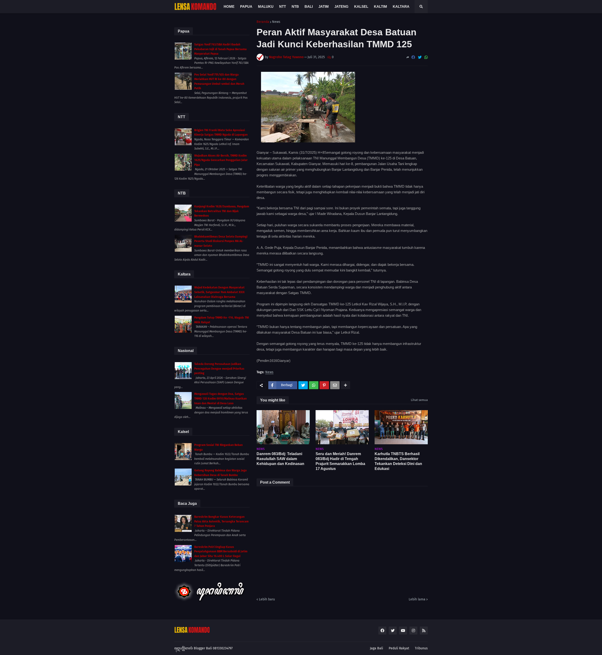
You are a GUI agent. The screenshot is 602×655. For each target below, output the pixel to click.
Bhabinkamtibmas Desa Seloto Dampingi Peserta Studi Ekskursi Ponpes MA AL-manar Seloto (220, 241)
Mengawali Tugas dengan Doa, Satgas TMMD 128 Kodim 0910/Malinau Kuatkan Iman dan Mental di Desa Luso (220, 398)
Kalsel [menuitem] (361, 6)
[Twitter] (420, 57)
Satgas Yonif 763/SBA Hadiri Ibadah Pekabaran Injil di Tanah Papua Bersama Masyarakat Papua (220, 49)
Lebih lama (417, 599)
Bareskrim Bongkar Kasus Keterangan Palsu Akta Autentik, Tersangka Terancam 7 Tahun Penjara (221, 521)
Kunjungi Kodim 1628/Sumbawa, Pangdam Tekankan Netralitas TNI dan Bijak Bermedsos (221, 211)
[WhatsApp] (426, 57)
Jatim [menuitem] (323, 6)
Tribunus (421, 648)
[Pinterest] (324, 385)
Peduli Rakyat (399, 648)
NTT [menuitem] (282, 6)
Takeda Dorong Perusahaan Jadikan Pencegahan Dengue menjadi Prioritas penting (219, 368)
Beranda (263, 22)
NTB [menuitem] (295, 6)
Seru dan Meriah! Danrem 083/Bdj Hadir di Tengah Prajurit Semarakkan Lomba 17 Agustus (340, 461)
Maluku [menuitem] (265, 6)
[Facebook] (413, 57)
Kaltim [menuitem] (380, 6)
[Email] (335, 385)
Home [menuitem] (229, 6)
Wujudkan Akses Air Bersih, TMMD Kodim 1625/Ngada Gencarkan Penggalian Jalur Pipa (221, 160)
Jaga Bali (376, 648)
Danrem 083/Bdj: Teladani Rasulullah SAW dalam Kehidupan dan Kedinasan (280, 459)
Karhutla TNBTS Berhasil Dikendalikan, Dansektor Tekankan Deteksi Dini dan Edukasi (398, 461)
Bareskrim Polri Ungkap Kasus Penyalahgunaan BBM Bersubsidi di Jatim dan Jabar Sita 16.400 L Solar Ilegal (220, 551)
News (276, 22)
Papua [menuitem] (246, 6)
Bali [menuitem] (309, 6)
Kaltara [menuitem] (401, 6)
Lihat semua (419, 400)
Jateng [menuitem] (341, 6)
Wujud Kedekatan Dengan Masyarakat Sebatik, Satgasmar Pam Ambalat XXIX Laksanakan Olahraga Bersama (219, 292)
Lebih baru (267, 599)
